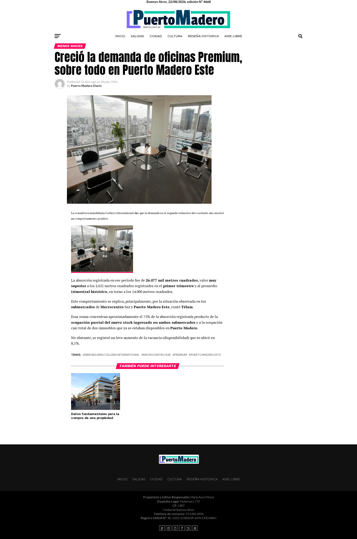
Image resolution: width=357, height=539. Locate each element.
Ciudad (156, 36)
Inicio (120, 36)
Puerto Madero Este (206, 354)
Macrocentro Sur (157, 354)
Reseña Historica (203, 36)
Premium (180, 354)
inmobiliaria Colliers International (112, 354)
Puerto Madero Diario (86, 85)
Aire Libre (233, 36)
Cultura (175, 36)
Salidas (137, 36)
